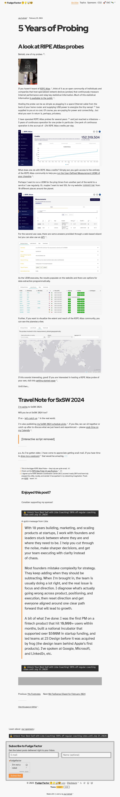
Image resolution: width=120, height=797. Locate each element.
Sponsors (91, 3)
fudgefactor (15, 761)
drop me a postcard (30, 456)
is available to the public (41, 98)
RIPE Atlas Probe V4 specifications (45, 471)
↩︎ (69, 468)
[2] (94, 106)
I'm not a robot (16, 766)
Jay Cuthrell (22, 18)
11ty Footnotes (34, 694)
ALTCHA (26, 771)
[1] (43, 53)
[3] (69, 118)
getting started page (46, 381)
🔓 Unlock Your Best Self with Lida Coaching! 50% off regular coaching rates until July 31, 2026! (59, 513)
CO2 (100, 3)
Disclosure (72, 783)
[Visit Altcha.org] (26, 766)
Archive (74, 3)
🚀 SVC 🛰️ (108, 3)
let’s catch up (31, 418)
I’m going (23, 407)
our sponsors (27, 729)
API (43, 237)
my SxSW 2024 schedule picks (51, 424)
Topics (83, 3)
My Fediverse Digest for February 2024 (66, 694)
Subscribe (16, 776)
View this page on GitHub (27, 707)
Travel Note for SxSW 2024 (51, 399)
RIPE (26, 478)
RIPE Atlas (45, 89)
